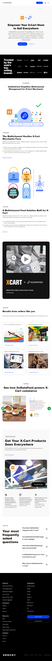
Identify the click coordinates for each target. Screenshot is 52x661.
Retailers (4, 605)
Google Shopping (31, 586)
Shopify (28, 594)
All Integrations (30, 611)
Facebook (29, 597)
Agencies (5, 611)
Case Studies (5, 624)
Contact (4, 638)
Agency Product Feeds (8, 597)
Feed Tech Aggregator (7, 600)
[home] (7, 3)
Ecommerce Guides (7, 621)
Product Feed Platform (8, 586)
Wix (28, 608)
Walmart (29, 591)
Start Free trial (38, 616)
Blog (3, 618)
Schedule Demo (38, 621)
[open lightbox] (26, 259)
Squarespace (30, 605)
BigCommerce (30, 602)
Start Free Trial (22, 44)
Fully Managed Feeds (7, 588)
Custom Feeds (6, 594)
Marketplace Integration (8, 591)
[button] (45, 3)
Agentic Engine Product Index (9, 630)
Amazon (29, 588)
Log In (48, 2)
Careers (4, 641)
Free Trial (39, 2)
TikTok (28, 600)
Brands (4, 608)
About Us (5, 635)
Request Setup (6, 627)
